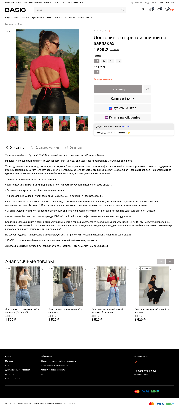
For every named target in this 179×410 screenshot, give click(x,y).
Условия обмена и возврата (53, 370)
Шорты (58, 17)
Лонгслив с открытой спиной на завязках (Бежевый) (22, 310)
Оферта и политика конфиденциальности (58, 361)
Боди (7, 17)
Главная (9, 24)
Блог (43, 374)
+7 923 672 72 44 (145, 371)
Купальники (38, 17)
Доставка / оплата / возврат (38, 2)
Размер (97, 56)
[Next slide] (85, 71)
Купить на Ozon (124, 108)
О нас (18, 2)
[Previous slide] (9, 71)
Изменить (125, 127)
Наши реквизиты (75, 2)
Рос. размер (99, 66)
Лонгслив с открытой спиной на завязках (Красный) (108, 310)
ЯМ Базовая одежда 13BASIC (79, 17)
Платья (25, 17)
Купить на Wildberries (124, 117)
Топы (15, 17)
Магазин (9, 2)
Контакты (59, 2)
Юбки (49, 17)
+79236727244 (167, 2)
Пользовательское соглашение (54, 365)
